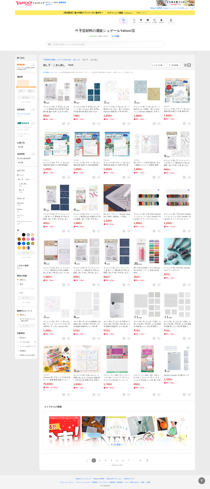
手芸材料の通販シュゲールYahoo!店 (57, 60)
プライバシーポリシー (67, 482)
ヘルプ (192, 8)
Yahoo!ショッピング (83, 479)
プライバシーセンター (83, 482)
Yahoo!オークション (114, 479)
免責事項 (112, 482)
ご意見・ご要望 (145, 482)
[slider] (17, 87)
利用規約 (95, 482)
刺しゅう (76, 60)
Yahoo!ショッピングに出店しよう (176, 8)
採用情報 (119, 482)
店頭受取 (21, 154)
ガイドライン (103, 482)
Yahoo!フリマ (129, 479)
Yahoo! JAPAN (156, 8)
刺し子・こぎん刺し (54, 65)
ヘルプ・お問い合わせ (131, 482)
